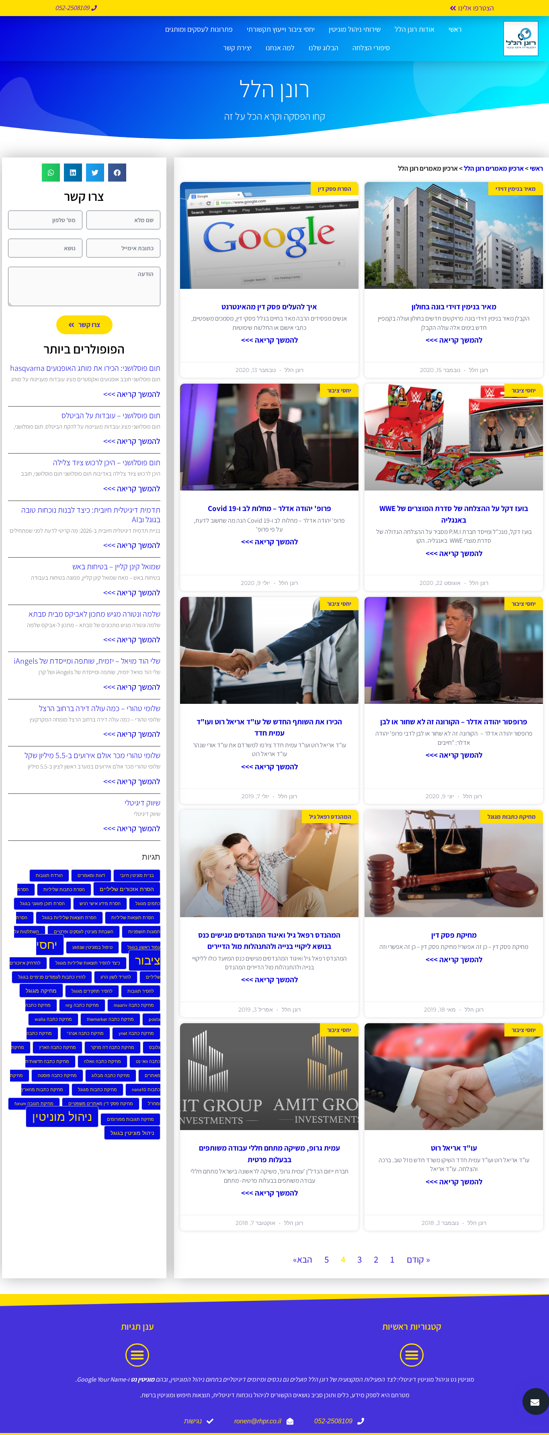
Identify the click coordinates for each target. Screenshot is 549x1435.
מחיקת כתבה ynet (136, 1033)
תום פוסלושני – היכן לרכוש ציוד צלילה (106, 462)
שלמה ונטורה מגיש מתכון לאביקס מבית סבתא (94, 614)
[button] (117, 173)
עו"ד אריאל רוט (454, 1148)
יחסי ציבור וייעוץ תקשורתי (281, 29)
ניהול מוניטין (62, 1117)
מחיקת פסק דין (454, 935)
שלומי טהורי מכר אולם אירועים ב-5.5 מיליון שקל (92, 755)
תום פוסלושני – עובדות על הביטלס (110, 415)
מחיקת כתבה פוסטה (57, 1075)
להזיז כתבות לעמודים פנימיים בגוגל (52, 977)
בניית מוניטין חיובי (137, 875)
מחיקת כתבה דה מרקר (112, 1047)
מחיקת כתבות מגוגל (97, 1089)
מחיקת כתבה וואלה (102, 1061)
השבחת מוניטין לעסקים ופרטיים (83, 931)
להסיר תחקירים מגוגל (92, 991)
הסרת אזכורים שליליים (127, 888)
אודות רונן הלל (414, 29)
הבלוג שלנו (323, 47)
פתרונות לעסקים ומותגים (199, 29)
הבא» (302, 1259)
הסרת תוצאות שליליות (132, 917)
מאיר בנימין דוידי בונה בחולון (454, 306)
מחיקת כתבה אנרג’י (85, 1033)
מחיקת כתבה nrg (82, 1005)
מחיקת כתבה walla (53, 1019)
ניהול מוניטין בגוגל (132, 1132)
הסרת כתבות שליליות (64, 889)
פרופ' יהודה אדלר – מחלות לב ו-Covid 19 (269, 508)
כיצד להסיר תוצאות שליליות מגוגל (87, 963)
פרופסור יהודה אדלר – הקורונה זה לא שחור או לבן (453, 721)
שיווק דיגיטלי (142, 802)
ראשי (455, 29)
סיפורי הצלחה (371, 47)
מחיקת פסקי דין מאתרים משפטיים (100, 1103)
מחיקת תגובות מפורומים (130, 1119)
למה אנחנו (280, 47)
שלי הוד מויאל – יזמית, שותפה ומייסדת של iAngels (87, 661)
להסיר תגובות (140, 991)
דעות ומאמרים (91, 875)
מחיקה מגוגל (41, 990)
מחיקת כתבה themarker (110, 1019)
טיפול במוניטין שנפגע (92, 947)
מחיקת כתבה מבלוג (111, 1075)
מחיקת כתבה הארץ (57, 1047)
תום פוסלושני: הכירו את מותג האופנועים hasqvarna (85, 368)
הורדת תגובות (49, 875)
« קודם (418, 1259)
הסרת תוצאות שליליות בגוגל (69, 917)
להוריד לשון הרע (115, 977)
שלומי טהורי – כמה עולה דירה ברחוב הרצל (99, 708)
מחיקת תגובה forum (33, 1103)
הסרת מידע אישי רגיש (100, 903)
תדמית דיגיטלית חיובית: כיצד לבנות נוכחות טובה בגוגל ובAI (90, 515)
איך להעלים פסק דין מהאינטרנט (269, 306)
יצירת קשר (237, 47)
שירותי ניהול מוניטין (355, 29)
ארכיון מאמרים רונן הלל (494, 168)
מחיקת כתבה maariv (134, 1005)
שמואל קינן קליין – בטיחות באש (116, 566)
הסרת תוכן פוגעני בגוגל (42, 903)
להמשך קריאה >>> (454, 340)
